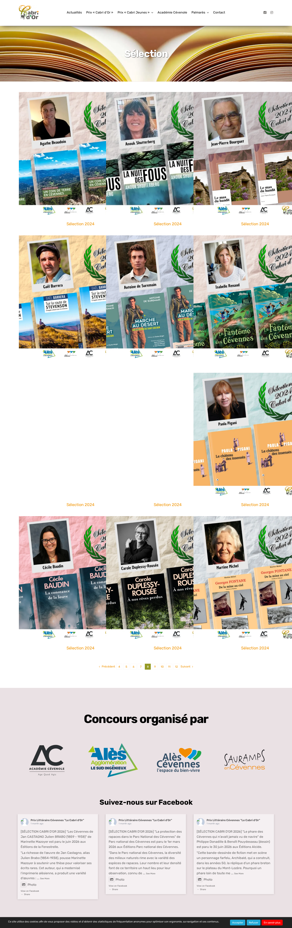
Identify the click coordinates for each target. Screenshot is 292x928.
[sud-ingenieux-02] (113, 745)
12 (176, 666)
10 (162, 666)
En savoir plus (272, 922)
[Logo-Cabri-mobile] (29, 7)
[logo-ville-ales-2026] (179, 749)
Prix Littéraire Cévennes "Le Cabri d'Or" (57, 820)
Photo (32, 885)
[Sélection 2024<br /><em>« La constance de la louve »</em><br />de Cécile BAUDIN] (80, 577)
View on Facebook (30, 891)
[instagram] (271, 12)
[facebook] (265, 12)
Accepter (237, 922)
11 (169, 666)
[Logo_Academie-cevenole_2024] (46, 739)
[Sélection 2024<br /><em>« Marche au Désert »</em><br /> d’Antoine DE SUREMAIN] (167, 296)
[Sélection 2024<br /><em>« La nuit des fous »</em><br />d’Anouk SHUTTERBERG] (167, 153)
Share (27, 894)
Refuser (253, 922)
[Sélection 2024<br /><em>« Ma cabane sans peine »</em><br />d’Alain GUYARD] (167, 434)
